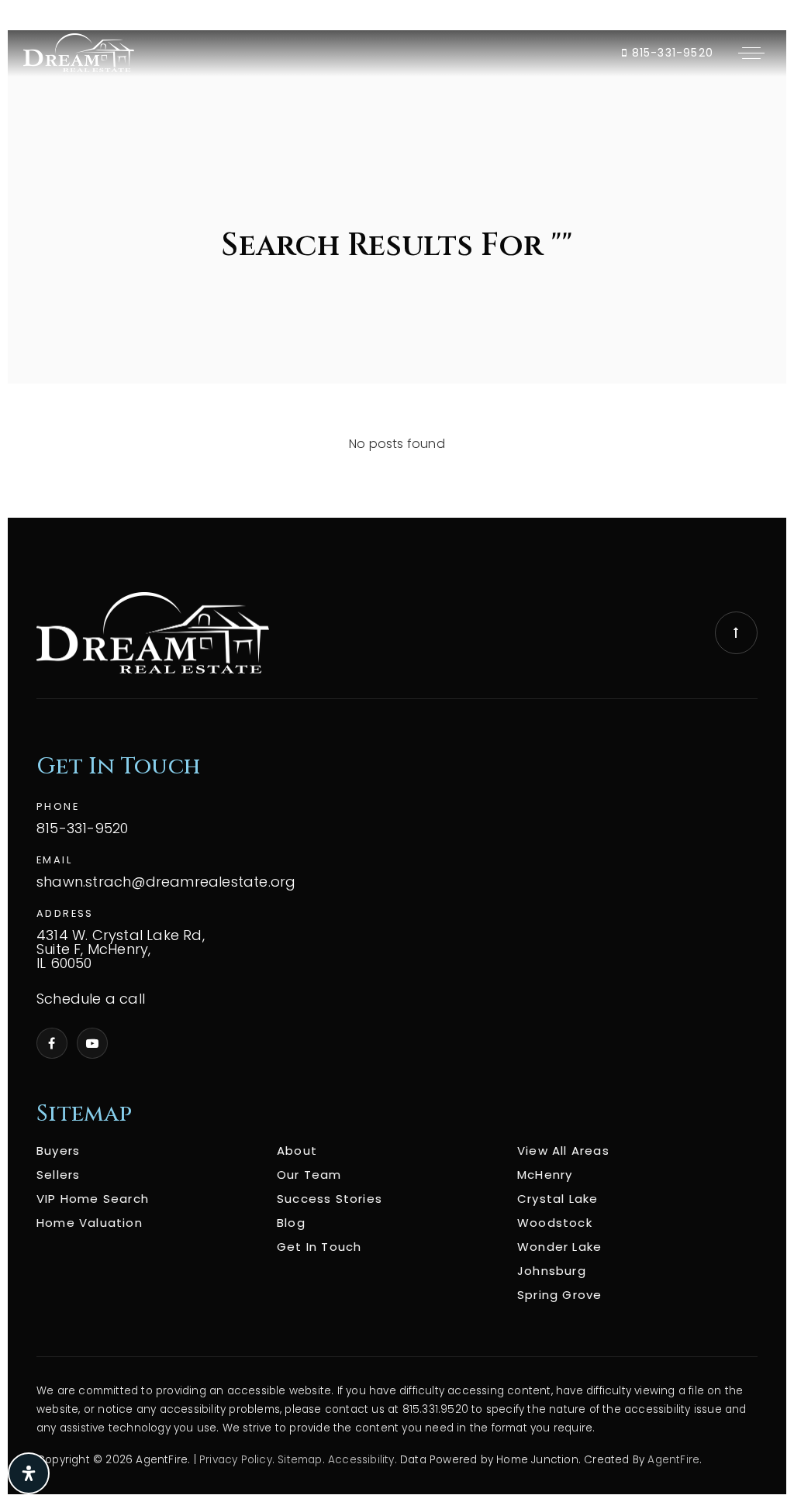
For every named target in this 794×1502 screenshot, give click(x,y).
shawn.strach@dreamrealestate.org (165, 882)
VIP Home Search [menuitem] (92, 1198)
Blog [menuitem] (291, 1222)
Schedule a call (90, 999)
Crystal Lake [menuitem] (557, 1198)
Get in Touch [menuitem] (319, 1246)
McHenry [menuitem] (544, 1174)
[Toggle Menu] (751, 52)
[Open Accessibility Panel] (29, 1473)
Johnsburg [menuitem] (551, 1271)
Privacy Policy (235, 1459)
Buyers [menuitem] (58, 1150)
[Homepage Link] (78, 52)
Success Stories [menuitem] (329, 1198)
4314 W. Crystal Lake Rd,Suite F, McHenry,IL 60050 (120, 949)
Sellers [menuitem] (58, 1174)
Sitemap (300, 1459)
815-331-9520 (670, 52)
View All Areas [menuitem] (563, 1150)
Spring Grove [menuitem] (559, 1295)
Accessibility (361, 1459)
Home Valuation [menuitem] (89, 1222)
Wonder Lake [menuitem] (559, 1246)
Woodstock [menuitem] (554, 1222)
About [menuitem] (297, 1150)
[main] (397, 274)
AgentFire (673, 1459)
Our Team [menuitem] (309, 1174)
